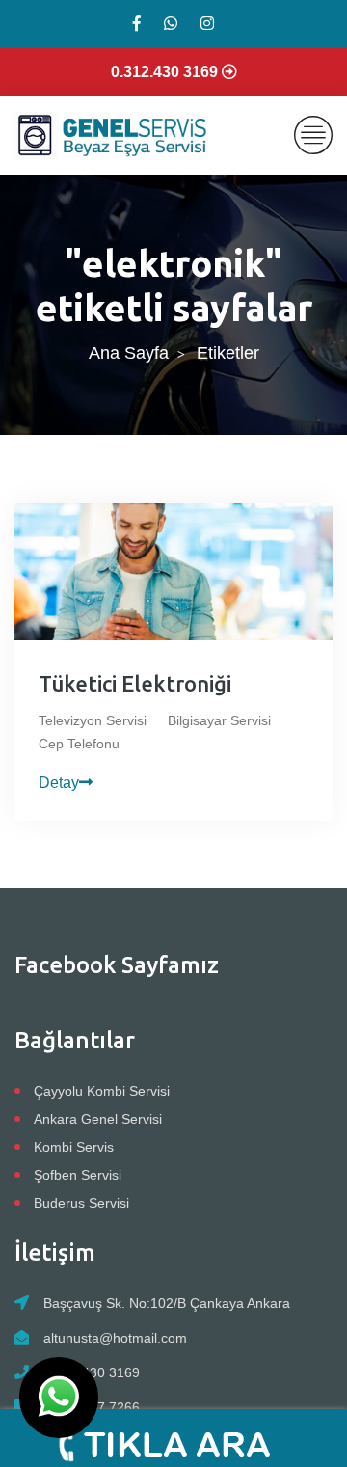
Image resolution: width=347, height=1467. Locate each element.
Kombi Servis (74, 1147)
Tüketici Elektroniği (135, 683)
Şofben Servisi (77, 1174)
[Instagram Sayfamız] (207, 24)
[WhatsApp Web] (170, 24)
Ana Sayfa (129, 353)
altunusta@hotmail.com (115, 1337)
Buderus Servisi (81, 1202)
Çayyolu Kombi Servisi (102, 1091)
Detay (59, 782)
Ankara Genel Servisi (98, 1119)
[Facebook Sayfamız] (137, 24)
